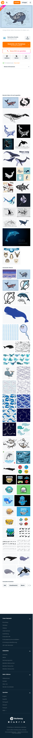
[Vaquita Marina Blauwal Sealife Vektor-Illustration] (9, 142)
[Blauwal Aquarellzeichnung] (9, 239)
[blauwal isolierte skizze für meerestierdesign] (9, 396)
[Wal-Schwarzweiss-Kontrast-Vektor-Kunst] (16, 127)
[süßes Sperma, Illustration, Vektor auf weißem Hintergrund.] (8, 447)
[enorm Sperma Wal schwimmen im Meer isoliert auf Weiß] (16, 413)
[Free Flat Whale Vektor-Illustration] (11, 101)
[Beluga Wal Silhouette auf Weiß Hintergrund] (9, 668)
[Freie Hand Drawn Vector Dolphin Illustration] (10, 286)
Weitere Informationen (9, 66)
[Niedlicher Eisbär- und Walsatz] (9, 213)
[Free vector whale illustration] (9, 265)
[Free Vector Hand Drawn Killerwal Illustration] (10, 169)
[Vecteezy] (2, 2)
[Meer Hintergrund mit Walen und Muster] (9, 348)
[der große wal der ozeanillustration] (10, 678)
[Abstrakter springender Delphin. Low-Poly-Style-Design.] (16, 311)
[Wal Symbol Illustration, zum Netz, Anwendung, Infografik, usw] (9, 642)
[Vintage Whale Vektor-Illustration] (9, 358)
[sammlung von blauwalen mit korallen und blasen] (9, 600)
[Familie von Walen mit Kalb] (16, 183)
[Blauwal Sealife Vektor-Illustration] (9, 199)
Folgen (27, 38)
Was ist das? (17, 63)
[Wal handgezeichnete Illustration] (9, 253)
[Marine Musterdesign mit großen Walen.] (9, 586)
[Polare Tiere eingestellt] (22, 212)
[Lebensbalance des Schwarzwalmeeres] (8, 113)
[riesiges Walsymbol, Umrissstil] (21, 382)
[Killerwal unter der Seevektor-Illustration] (22, 155)
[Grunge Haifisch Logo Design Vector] (10, 226)
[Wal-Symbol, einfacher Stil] (19, 445)
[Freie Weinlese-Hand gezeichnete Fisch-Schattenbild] (9, 275)
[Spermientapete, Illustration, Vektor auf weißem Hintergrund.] (11, 431)
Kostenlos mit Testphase (16, 44)
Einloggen (24, 2)
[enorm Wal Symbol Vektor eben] (8, 381)
